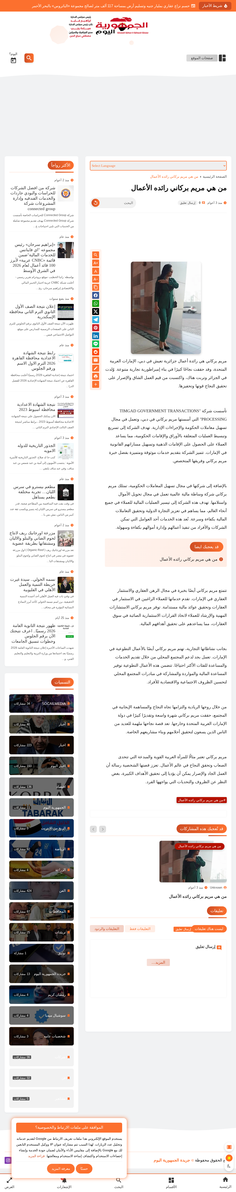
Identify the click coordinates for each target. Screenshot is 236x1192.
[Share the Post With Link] (95, 287)
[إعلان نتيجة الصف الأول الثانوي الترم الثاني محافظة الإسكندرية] (66, 312)
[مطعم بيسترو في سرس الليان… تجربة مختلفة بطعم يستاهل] (66, 492)
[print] (95, 377)
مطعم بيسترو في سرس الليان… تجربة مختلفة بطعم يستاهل (34, 491)
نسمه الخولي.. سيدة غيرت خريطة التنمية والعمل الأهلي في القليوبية (32, 584)
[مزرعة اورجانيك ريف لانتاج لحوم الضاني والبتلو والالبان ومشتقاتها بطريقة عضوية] (66, 538)
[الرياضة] (41, 849)
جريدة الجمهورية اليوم (172, 1160)
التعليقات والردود (106, 929)
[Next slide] (93, 829)
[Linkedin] (95, 336)
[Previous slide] (102, 829)
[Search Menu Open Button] (29, 58)
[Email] (95, 361)
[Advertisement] (118, 117)
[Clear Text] (95, 203)
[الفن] (41, 890)
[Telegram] (95, 320)
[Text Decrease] (95, 279)
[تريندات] (41, 932)
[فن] (41, 1078)
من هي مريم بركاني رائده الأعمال (174, 176)
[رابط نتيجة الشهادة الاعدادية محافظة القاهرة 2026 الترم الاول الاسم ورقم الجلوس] (66, 358)
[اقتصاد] (41, 786)
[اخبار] (41, 745)
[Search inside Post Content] (95, 255)
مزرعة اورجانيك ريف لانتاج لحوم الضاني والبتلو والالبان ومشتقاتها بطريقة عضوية (32, 538)
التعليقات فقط (140, 929)
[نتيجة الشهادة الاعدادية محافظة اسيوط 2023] (66, 410)
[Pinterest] (95, 328)
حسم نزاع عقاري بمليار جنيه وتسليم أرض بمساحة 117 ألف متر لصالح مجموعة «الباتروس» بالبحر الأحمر (111, 6)
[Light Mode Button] (229, 1158)
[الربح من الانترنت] (41, 828)
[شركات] (41, 1057)
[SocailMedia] (41, 703)
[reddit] (95, 352)
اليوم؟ (13, 54)
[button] (95, 296)
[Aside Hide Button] (229, 1147)
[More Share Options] (95, 384)
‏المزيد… (158, 962)
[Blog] (95, 369)
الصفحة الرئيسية (215, 176)
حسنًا (84, 1169)
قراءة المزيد (36, 1156)
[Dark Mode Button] (229, 1166)
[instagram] (8, 1161)
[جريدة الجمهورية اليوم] (118, 26)
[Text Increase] (95, 263)
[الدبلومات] (41, 911)
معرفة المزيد (61, 1169)
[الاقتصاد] (41, 870)
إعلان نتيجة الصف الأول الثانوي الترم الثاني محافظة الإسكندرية (32, 311)
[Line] (95, 344)
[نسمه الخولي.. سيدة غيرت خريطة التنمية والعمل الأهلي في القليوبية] (66, 585)
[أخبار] (41, 724)
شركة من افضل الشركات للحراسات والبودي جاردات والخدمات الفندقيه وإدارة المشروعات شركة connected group (32, 198)
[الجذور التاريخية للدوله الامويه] (66, 451)
